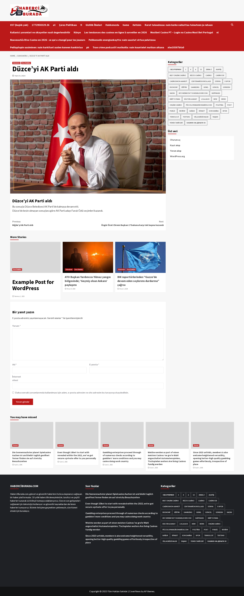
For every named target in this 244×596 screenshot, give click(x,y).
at (54, 25)
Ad (14, 364)
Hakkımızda (112, 25)
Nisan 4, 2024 (71, 289)
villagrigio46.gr (201, 117)
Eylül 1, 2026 (18, 465)
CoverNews (135, 591)
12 (201, 69)
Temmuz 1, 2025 (19, 296)
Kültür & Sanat (190, 99)
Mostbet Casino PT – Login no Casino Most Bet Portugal (181, 32)
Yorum (16, 325)
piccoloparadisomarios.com (199, 105)
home (126, 25)
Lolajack (205, 99)
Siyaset (202, 111)
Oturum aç (175, 139)
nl (217, 32)
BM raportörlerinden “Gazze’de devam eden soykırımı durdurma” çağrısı (138, 281)
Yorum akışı (175, 150)
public (172, 111)
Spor (225, 111)
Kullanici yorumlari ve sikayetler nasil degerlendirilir (40, 32)
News (223, 99)
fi (81, 25)
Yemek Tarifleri (176, 123)
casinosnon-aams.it (178, 81)
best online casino (178, 75)
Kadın (172, 93)
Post (229, 105)
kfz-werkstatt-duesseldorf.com (193, 93)
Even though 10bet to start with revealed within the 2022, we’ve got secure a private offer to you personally (76, 455)
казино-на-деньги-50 (196, 123)
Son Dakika (26, 63)
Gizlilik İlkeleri (94, 25)
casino (209, 75)
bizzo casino (195, 75)
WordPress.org (177, 156)
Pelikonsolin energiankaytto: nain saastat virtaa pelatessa (122, 40)
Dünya (218, 81)
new (215, 99)
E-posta (94, 364)
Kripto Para (175, 99)
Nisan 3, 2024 (123, 289)
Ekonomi (173, 87)
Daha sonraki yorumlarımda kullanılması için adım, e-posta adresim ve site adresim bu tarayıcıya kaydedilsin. (72, 392)
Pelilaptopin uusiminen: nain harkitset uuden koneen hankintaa (46, 47)
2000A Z (209, 69)
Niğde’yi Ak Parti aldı (22, 223)
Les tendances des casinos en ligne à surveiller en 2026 (115, 32)
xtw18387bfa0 (176, 47)
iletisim (137, 25)
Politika (219, 105)
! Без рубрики (175, 69)
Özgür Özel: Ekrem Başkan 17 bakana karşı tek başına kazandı (132, 223)
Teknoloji (174, 117)
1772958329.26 (40, 25)
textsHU (186, 117)
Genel (205, 87)
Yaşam (215, 117)
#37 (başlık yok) (19, 25)
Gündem (16, 63)
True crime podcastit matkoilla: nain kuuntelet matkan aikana (128, 47)
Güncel (216, 87)
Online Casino (176, 105)
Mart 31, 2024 (20, 76)
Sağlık (192, 111)
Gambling (195, 87)
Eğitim (184, 87)
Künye (77, 32)
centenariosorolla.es (201, 81)
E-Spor (227, 81)
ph (87, 47)
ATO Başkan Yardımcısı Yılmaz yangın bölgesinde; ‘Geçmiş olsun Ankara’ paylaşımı (88, 281)
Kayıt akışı (175, 145)
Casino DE (220, 75)
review (182, 111)
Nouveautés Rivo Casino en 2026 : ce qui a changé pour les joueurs (47, 40)
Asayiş (218, 69)
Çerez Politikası (68, 25)
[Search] (232, 24)
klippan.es (216, 93)
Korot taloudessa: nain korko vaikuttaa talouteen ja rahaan (179, 25)
